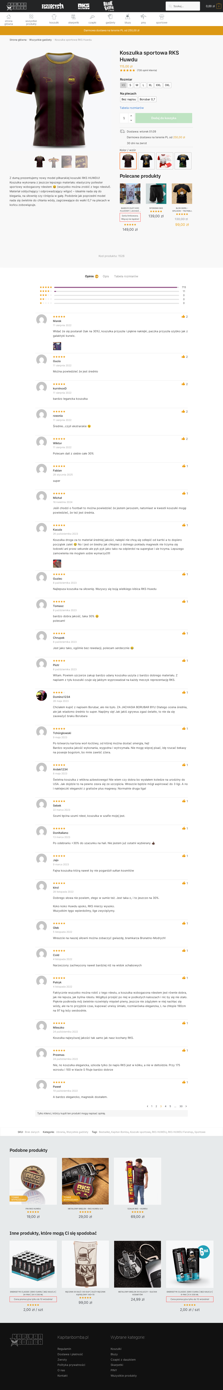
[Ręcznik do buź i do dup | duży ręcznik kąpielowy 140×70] (85, 1264)
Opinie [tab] (89, 276)
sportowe (161, 22)
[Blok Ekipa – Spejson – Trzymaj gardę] (182, 193)
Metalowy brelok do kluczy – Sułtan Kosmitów (137, 1293)
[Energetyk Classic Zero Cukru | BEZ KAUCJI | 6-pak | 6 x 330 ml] (189, 1264)
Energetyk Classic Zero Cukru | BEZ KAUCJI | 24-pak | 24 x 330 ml (33, 1293)
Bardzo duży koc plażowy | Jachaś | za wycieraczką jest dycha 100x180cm (130, 209)
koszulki (54, 22)
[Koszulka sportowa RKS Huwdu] (128, 160)
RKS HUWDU (159, 1131)
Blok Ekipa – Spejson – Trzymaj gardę (182, 209)
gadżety (110, 22)
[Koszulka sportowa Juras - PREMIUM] (183, 160)
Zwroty (62, 1359)
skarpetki (73, 22)
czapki (92, 22)
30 (181, 1106)
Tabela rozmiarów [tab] (126, 276)
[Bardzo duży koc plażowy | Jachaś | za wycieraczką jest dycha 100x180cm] (130, 193)
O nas (61, 1370)
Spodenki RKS (156, 208)
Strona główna (18, 39)
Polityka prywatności (71, 1365)
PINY (114, 1370)
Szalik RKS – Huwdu (138, 1209)
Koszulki (116, 1349)
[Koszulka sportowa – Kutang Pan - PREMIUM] (146, 160)
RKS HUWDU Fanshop (180, 1131)
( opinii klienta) (147, 70)
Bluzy (114, 1354)
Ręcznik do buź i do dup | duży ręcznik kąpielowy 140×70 (85, 1293)
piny (143, 22)
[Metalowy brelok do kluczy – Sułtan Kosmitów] (137, 1264)
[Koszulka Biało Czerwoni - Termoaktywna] (164, 160)
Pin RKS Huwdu (33, 1209)
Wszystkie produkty (124, 1375)
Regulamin (64, 1349)
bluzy (128, 22)
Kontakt (62, 1375)
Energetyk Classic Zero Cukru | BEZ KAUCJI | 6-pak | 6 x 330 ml (190, 1293)
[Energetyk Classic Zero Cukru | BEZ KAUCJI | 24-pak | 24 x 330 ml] (33, 1264)
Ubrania (60, 1131)
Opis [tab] (106, 276)
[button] (61, 111)
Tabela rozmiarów (132, 108)
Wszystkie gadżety (40, 39)
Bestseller (104, 1131)
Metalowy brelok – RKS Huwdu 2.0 (85, 1209)
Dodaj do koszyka (163, 118)
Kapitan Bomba (120, 1131)
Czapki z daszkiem (123, 1359)
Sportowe (199, 1131)
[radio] (123, 85)
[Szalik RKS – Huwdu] (137, 1181)
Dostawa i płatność (70, 1354)
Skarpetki (117, 1365)
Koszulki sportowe (140, 1131)
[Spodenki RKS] (156, 193)
